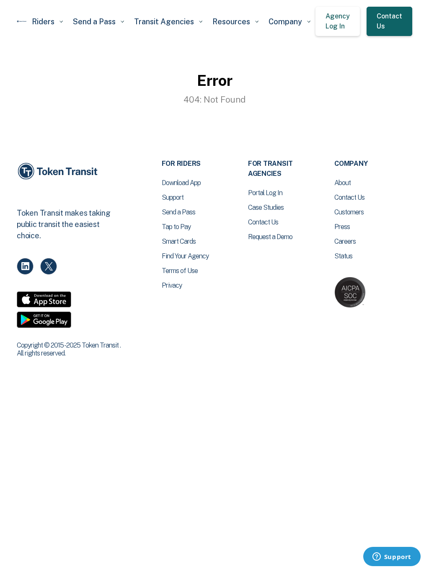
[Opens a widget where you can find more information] (392, 557)
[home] (22, 21)
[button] (47, 21)
